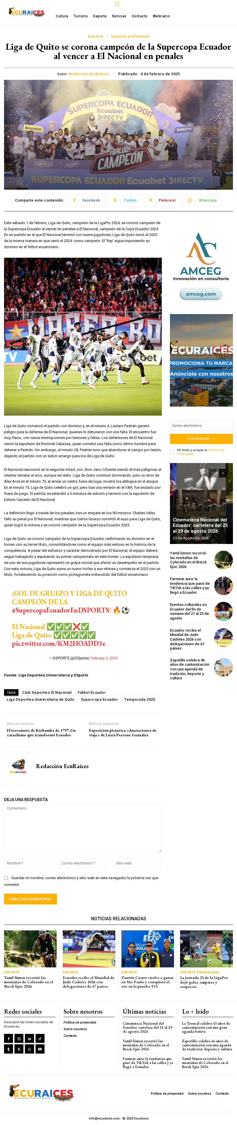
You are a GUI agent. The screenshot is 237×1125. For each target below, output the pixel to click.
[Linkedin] (29, 1038)
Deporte (95, 36)
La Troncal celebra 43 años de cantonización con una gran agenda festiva (206, 1027)
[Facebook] (8, 1038)
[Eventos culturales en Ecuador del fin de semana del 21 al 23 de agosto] (223, 611)
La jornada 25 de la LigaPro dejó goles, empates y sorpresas (204, 982)
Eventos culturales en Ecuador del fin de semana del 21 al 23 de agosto (189, 611)
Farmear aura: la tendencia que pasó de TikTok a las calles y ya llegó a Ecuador (190, 586)
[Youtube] (40, 1048)
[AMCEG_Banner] (201, 266)
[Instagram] (18, 1038)
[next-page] (223, 473)
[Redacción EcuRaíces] (18, 766)
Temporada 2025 (139, 699)
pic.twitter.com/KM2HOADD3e (58, 643)
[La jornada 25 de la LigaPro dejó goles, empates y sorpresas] (206, 948)
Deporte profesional (130, 36)
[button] (117, 4)
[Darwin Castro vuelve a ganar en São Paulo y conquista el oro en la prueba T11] (147, 948)
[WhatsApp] (29, 1048)
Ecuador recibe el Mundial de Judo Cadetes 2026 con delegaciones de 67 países (187, 639)
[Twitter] (18, 1048)
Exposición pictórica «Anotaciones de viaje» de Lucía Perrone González (123, 733)
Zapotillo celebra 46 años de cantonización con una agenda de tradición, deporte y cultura (189, 669)
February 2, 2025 (103, 658)
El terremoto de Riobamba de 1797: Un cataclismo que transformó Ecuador (41, 733)
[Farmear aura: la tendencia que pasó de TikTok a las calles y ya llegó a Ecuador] (223, 585)
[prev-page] (212, 473)
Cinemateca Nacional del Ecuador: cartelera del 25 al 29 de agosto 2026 (200, 525)
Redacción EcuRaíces (88, 74)
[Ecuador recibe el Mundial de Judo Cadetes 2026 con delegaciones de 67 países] (223, 637)
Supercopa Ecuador (99, 699)
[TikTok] (40, 1038)
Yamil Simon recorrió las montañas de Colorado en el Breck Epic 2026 (188, 560)
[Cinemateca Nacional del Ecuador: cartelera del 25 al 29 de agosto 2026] (201, 503)
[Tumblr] (8, 1048)
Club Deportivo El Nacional (46, 692)
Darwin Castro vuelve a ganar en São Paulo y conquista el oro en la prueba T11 (147, 982)
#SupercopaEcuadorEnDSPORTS (60, 610)
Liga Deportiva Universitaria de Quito (41, 699)
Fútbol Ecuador (92, 692)
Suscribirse (198, 439)
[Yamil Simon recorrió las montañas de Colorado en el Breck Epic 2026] (223, 560)
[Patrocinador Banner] (201, 360)
